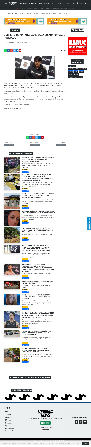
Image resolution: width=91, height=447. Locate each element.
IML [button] (76, 71)
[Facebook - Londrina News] (76, 422)
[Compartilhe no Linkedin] (17, 50)
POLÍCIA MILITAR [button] (74, 68)
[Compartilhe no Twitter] (14, 50)
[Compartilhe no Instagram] (11, 50)
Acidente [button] (83, 68)
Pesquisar (44, 3)
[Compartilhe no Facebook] (8, 50)
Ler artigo (25, 171)
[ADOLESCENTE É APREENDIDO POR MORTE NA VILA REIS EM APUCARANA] (12, 285)
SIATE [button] (81, 71)
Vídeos (9, 423)
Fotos (9, 420)
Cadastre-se (59, 3)
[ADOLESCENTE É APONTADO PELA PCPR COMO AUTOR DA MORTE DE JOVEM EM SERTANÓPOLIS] (12, 218)
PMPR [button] (76, 74)
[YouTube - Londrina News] (85, 422)
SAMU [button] (71, 71)
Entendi (85, 443)
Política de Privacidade (73, 444)
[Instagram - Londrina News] (80, 422)
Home (9, 411)
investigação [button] (73, 77)
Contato (10, 426)
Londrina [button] (72, 66)
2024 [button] (71, 74)
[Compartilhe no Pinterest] (20, 50)
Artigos (9, 417)
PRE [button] (81, 77)
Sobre (9, 414)
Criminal (24, 169)
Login (71, 3)
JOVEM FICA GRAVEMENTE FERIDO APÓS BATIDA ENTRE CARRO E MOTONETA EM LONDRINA (46, 8)
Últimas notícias (29, 3)
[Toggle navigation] (6, 3)
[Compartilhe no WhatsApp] (5, 50)
